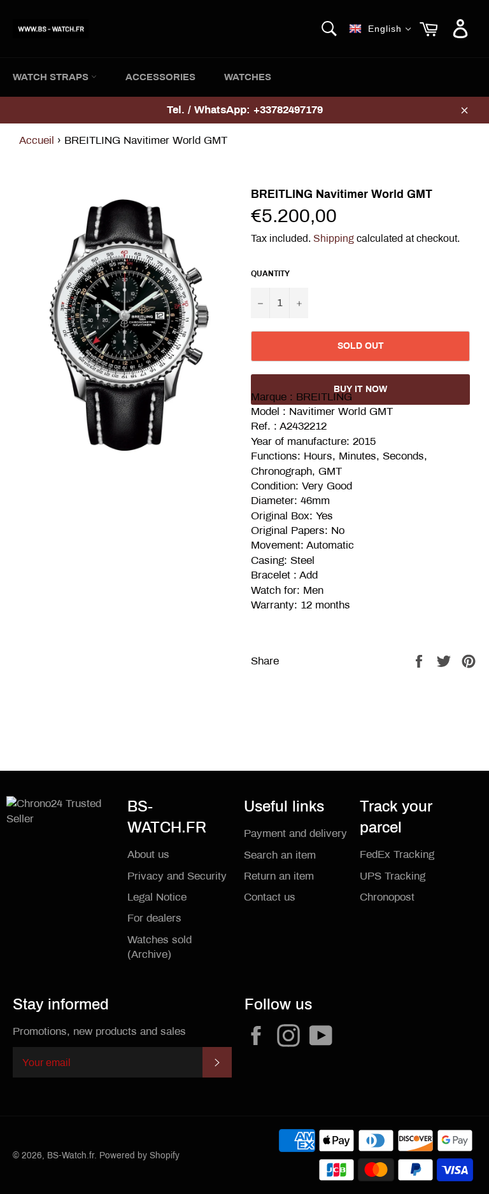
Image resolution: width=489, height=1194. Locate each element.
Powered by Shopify (139, 1155)
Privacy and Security (177, 876)
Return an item (279, 876)
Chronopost (387, 897)
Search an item (280, 855)
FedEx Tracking (397, 854)
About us (148, 854)
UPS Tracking (392, 876)
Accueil (36, 140)
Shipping (333, 238)
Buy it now (360, 389)
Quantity (270, 273)
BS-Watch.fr (70, 1155)
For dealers (154, 918)
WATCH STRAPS (52, 77)
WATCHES (247, 77)
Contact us (269, 897)
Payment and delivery (295, 833)
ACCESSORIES (160, 77)
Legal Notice (157, 897)
